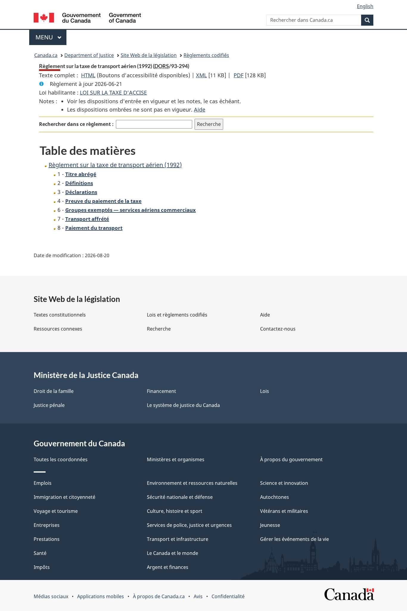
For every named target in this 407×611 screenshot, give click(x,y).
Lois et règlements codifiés (177, 314)
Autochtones (274, 497)
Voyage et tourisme (56, 511)
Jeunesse (270, 525)
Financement (161, 391)
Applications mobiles (100, 596)
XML (201, 75)
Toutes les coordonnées (61, 459)
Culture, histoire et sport (174, 511)
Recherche (159, 328)
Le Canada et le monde (172, 553)
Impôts (42, 567)
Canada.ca (46, 55)
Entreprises (47, 525)
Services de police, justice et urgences (189, 525)
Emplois (43, 483)
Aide (199, 109)
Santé (40, 553)
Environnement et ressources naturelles (192, 483)
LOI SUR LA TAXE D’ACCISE (113, 92)
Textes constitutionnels (60, 314)
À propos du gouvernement (291, 459)
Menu (50, 37)
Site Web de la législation (149, 55)
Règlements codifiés (206, 55)
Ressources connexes (58, 328)
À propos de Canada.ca (159, 596)
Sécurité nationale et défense (180, 497)
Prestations (47, 539)
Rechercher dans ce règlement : (76, 124)
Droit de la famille (54, 391)
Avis (198, 596)
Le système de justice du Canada (183, 405)
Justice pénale (49, 405)
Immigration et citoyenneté (64, 497)
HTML (88, 75)
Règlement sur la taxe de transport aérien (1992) (115, 165)
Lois (264, 391)
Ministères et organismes (175, 459)
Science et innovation (284, 483)
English (365, 6)
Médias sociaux (51, 596)
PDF (238, 75)
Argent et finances (167, 567)
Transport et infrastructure (177, 539)
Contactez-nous (278, 328)
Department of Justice (89, 55)
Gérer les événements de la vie (294, 539)
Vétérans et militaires (284, 511)
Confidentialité (228, 596)
